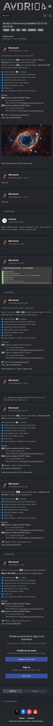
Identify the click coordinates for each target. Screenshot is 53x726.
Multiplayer (23, 39)
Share (13, 691)
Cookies (30, 718)
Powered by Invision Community (19, 721)
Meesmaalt (9, 36)
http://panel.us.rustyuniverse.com (31, 110)
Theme (21, 718)
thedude (12, 219)
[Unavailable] (26, 140)
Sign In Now (26, 676)
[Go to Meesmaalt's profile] (4, 49)
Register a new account (26, 659)
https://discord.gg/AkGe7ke (11, 117)
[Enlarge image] (26, 275)
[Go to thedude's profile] (4, 220)
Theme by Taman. (38, 721)
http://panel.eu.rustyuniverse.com (31, 103)
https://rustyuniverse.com (20, 115)
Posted (18, 50)
